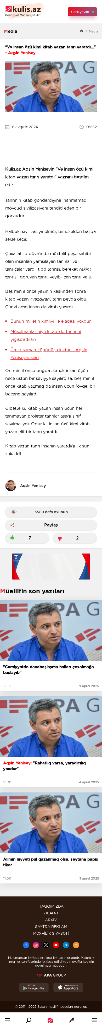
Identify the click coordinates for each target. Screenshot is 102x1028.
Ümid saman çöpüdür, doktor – (48, 353)
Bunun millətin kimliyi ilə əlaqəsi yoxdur (50, 321)
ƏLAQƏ (51, 913)
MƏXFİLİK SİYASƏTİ (51, 933)
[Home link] (50, 1020)
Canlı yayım (80, 12)
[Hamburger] (7, 1020)
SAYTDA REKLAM (51, 927)
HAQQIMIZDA (51, 906)
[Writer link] (71, 1020)
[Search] (28, 1020)
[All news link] (93, 1020)
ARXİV (51, 920)
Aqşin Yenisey (33, 486)
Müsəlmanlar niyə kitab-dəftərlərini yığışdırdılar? (45, 335)
